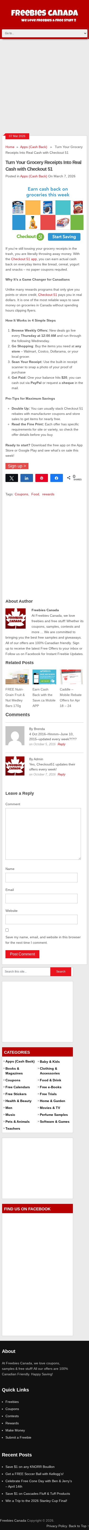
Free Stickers (16, 1094)
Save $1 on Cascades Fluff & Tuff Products (37, 1493)
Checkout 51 (47, 295)
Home (9, 147)
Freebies (12, 1402)
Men (8, 1108)
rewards (48, 494)
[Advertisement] (44, 86)
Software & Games (55, 1121)
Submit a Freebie (18, 1437)
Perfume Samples (54, 1115)
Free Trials (48, 1094)
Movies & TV (50, 1108)
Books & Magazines (14, 1071)
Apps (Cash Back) (33, 147)
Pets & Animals (17, 1121)
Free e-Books (50, 1087)
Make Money (15, 1430)
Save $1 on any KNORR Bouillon (30, 1467)
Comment (12, 804)
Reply (62, 744)
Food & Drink (50, 1080)
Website (11, 911)
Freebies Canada (13, 1520)
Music (10, 1115)
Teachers (12, 1128)
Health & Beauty (18, 1101)
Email (9, 890)
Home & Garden (52, 1101)
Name (9, 869)
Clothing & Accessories (50, 1071)
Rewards (12, 1423)
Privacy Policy (57, 1526)
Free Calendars (17, 1087)
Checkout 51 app (24, 259)
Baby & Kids (50, 1061)
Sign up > (17, 466)
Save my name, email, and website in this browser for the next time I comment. (43, 939)
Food (35, 494)
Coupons (21, 494)
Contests (12, 1416)
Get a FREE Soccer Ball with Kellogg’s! (34, 1474)
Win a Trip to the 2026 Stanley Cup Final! (36, 1501)
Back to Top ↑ (79, 1526)
